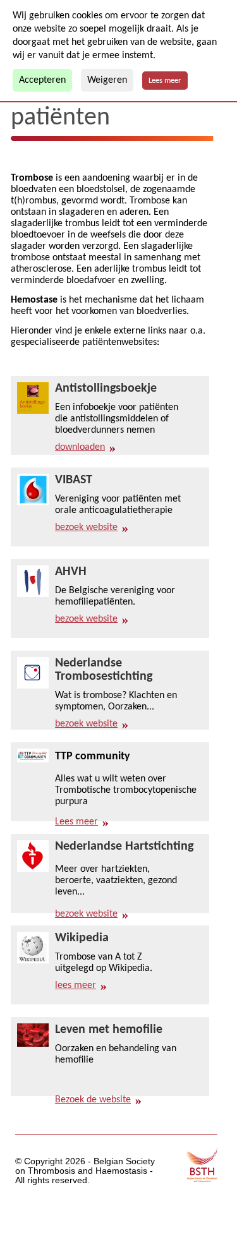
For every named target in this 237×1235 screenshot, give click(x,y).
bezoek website (86, 527)
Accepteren (42, 80)
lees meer (75, 985)
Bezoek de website (93, 1100)
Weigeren (107, 80)
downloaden (80, 447)
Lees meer (165, 80)
